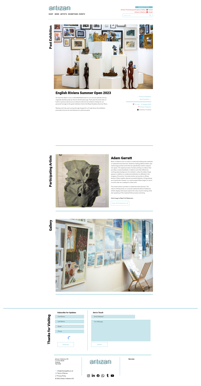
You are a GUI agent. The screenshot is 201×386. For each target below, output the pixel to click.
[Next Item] (105, 181)
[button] (120, 203)
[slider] (124, 221)
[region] (71, 249)
